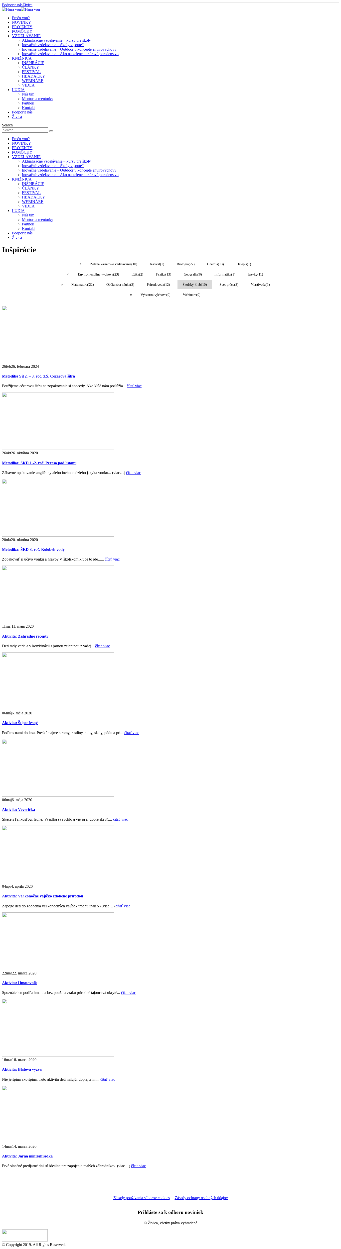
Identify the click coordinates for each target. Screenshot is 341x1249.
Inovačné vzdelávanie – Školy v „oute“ (53, 45)
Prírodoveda (158, 285)
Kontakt (28, 107)
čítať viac (134, 386)
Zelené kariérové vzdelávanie (113, 264)
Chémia (215, 264)
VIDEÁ (28, 85)
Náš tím (28, 94)
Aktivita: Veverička (18, 809)
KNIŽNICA (22, 58)
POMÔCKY (22, 31)
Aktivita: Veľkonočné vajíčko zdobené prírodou (42, 896)
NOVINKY (21, 22)
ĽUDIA (18, 90)
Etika (137, 274)
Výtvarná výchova (155, 295)
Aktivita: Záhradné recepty (25, 636)
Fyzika (163, 274)
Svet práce (228, 285)
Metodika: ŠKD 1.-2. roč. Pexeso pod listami (39, 463)
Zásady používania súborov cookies (141, 1198)
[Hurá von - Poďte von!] (21, 9)
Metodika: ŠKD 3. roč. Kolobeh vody (33, 549)
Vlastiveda (260, 285)
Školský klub (194, 285)
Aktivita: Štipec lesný (20, 723)
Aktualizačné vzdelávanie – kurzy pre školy (56, 40)
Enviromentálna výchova (98, 274)
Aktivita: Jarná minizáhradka (27, 1156)
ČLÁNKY (30, 67)
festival (157, 264)
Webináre (191, 295)
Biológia (186, 264)
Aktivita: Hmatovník (19, 983)
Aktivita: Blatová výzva (22, 1069)
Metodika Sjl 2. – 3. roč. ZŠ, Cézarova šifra (38, 376)
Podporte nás (12, 5)
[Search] (51, 131)
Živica (27, 5)
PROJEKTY (22, 27)
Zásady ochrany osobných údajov (201, 1198)
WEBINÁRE (32, 81)
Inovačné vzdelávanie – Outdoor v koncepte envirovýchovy (69, 49)
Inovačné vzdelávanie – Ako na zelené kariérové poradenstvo (70, 54)
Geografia (193, 274)
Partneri (28, 103)
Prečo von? (21, 18)
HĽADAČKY (33, 76)
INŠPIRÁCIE (33, 63)
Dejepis (243, 264)
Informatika (224, 274)
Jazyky (255, 274)
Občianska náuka (120, 285)
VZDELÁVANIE (26, 36)
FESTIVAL (31, 72)
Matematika (82, 285)
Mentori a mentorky (37, 98)
